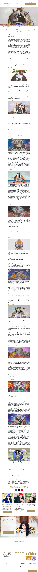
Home (4, 26)
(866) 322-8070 (19, 3)
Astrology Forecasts (19, 26)
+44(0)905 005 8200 (7, 3)
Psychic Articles (9, 26)
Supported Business (30, 5)
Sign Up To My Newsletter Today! (8, 532)
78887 (20, 507)
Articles (14, 26)
